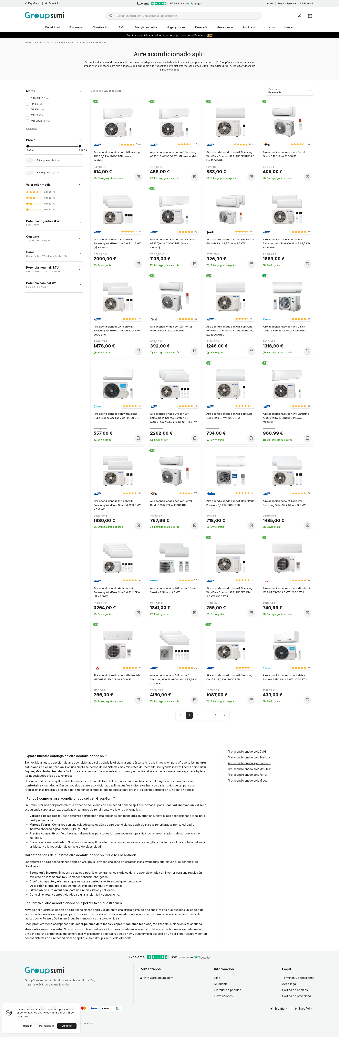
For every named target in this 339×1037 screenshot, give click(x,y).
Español (53, 3)
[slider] (27, 146)
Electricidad (52, 27)
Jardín (271, 27)
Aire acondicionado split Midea (248, 780)
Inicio (28, 42)
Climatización (100, 27)
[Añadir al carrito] (138, 176)
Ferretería (201, 27)
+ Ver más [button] (31, 128)
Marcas (289, 27)
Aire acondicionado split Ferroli (248, 774)
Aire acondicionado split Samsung (249, 763)
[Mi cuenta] (299, 15)
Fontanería (76, 27)
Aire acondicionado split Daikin (247, 751)
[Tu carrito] (310, 15)
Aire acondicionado (64, 42)
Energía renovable (146, 27)
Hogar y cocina (176, 27)
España (32, 3)
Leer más (22, 1016)
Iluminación (250, 27)
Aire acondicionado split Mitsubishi (250, 768)
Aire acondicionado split (92, 42)
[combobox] (183, 16)
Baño (122, 27)
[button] (131, 144)
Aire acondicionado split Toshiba (249, 757)
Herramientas (225, 27)
